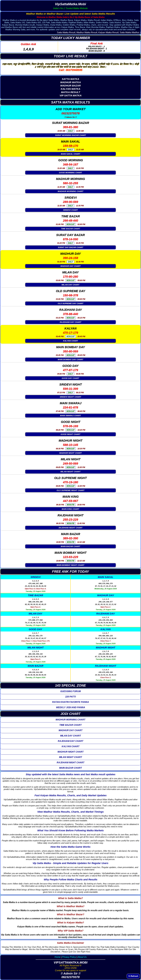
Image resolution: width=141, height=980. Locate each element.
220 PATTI (70, 697)
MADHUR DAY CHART (70, 266)
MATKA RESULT (70, 92)
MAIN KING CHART (70, 509)
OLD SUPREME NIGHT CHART (71, 490)
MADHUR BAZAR (70, 85)
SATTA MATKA (70, 79)
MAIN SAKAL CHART (70, 154)
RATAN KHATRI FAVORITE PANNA (70, 702)
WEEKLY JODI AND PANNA (70, 707)
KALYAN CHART (70, 341)
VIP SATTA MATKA (71, 95)
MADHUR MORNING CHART (70, 191)
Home (57, 957)
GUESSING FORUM (70, 691)
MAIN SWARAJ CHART (70, 415)
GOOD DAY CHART (70, 378)
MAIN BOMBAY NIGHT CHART (70, 565)
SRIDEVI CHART (70, 210)
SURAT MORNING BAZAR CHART (70, 135)
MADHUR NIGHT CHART (70, 453)
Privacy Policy (69, 957)
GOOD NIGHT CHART (70, 434)
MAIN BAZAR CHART (70, 546)
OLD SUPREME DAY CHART (70, 303)
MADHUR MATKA (70, 82)
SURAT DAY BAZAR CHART (70, 247)
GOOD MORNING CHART (70, 173)
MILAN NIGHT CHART (70, 472)
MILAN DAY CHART (70, 285)
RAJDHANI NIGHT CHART (70, 528)
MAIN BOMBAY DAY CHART (70, 359)
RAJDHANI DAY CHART (70, 322)
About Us (82, 957)
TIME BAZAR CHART (70, 229)
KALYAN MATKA (70, 89)
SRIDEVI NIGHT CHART (70, 397)
